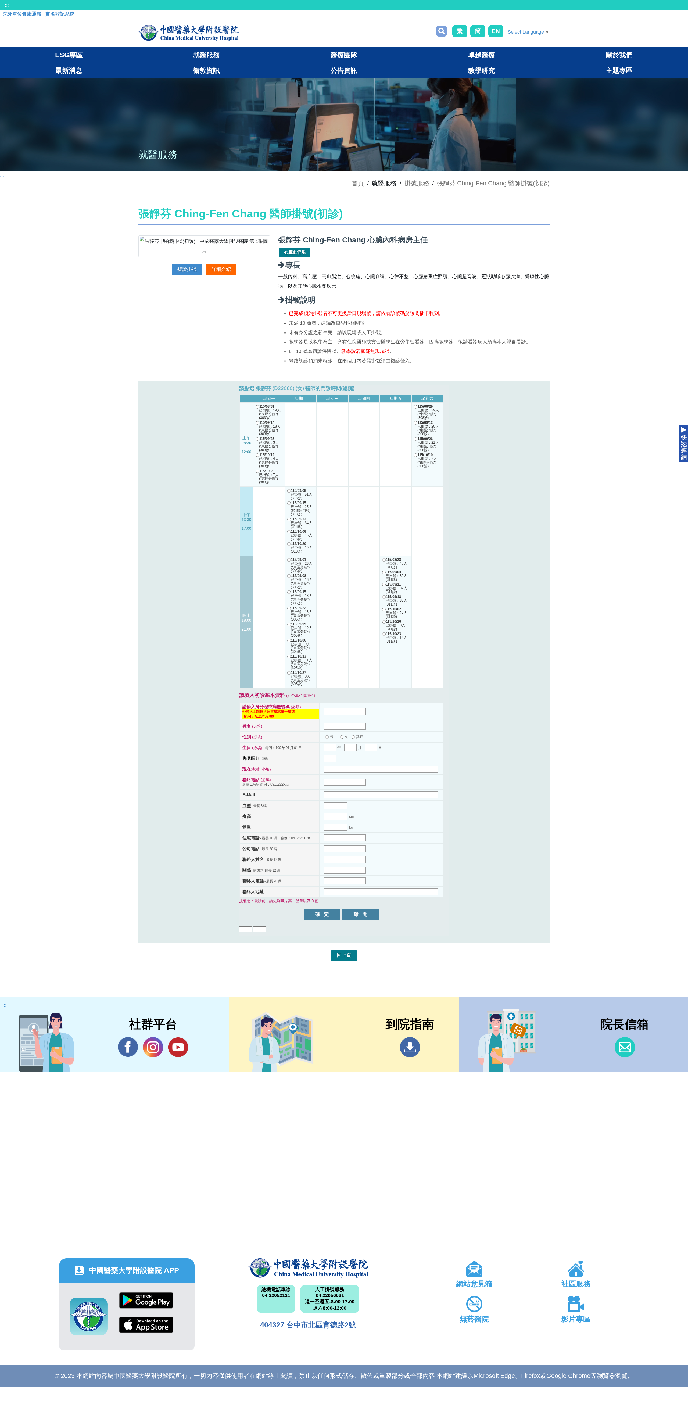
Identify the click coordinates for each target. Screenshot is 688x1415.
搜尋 (441, 31)
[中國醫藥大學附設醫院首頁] (188, 33)
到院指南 (410, 1047)
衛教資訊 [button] (206, 70)
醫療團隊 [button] (344, 55)
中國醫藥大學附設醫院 (308, 1268)
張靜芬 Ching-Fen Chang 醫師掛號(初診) (493, 183)
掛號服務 (416, 183)
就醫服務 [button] (206, 55)
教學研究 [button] (481, 70)
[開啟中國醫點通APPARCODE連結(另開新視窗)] (89, 1316)
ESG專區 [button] (69, 55)
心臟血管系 (295, 252)
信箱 (625, 1047)
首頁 (358, 183)
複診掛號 (187, 269)
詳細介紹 (221, 269)
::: (7, 5)
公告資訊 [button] (344, 70)
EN (496, 31)
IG (153, 1047)
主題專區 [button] (619, 70)
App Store (146, 1329)
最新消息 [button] (68, 70)
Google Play (146, 1304)
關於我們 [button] (619, 55)
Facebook (128, 1047)
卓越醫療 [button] (481, 55)
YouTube (178, 1047)
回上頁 (344, 955)
